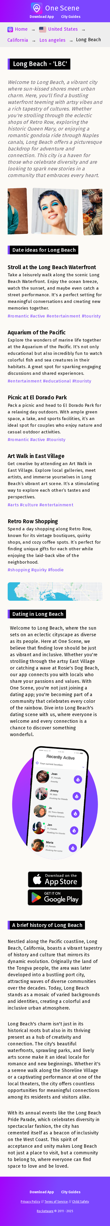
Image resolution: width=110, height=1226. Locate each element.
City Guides (71, 17)
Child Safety (80, 1201)
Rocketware (45, 1211)
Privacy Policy (30, 1201)
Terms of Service (56, 1201)
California (17, 40)
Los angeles (52, 40)
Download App (42, 17)
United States (62, 29)
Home (20, 29)
